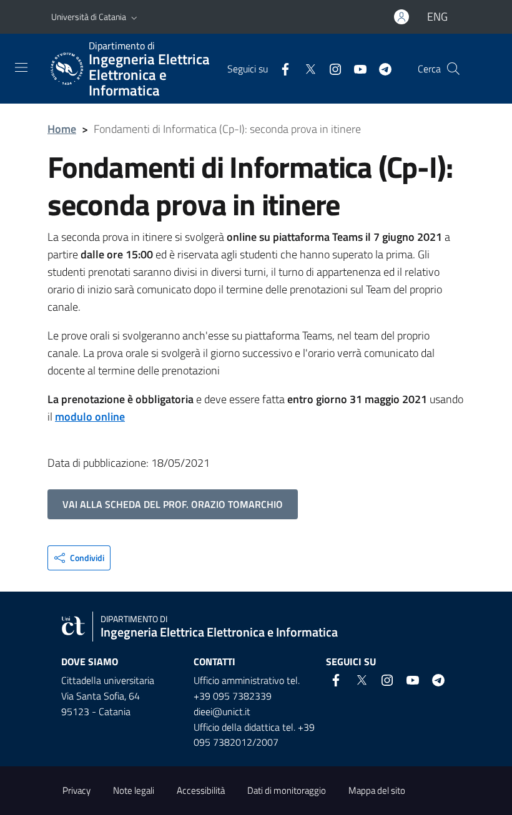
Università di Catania (88, 16)
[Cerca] (453, 68)
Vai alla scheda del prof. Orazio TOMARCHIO (172, 504)
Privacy (76, 790)
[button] (134, 16)
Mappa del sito (376, 790)
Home (61, 128)
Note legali (133, 790)
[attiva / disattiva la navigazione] (21, 67)
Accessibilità (201, 790)
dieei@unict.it (222, 711)
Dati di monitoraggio (286, 790)
